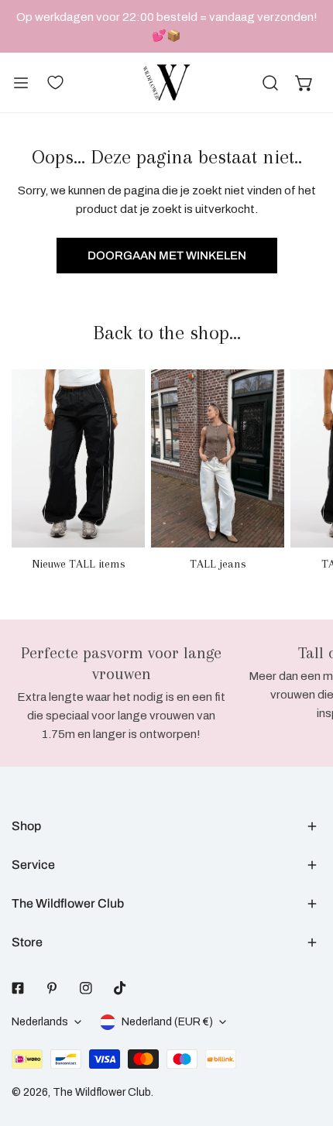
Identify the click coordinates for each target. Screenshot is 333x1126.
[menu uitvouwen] (21, 82)
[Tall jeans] (217, 458)
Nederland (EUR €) (167, 1022)
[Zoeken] (270, 83)
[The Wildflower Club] (166, 82)
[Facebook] (18, 988)
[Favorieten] (55, 82)
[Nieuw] (78, 458)
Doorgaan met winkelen (167, 255)
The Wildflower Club (102, 1092)
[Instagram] (86, 988)
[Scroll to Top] (305, 1043)
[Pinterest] (52, 988)
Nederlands (40, 1022)
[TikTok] (120, 988)
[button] (304, 83)
